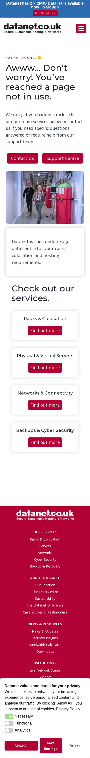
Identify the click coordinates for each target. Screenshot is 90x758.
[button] (9, 716)
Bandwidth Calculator (45, 644)
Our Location (45, 585)
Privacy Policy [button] (68, 709)
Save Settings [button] (51, 746)
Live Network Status (45, 670)
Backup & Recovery (45, 566)
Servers (45, 546)
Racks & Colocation (45, 539)
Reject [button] (74, 746)
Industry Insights (45, 638)
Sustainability (45, 598)
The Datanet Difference (45, 605)
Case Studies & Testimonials (45, 612)
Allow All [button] (21, 746)
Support (45, 677)
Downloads (45, 651)
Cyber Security (45, 559)
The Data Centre (45, 591)
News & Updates (45, 631)
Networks (45, 552)
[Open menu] (81, 28)
